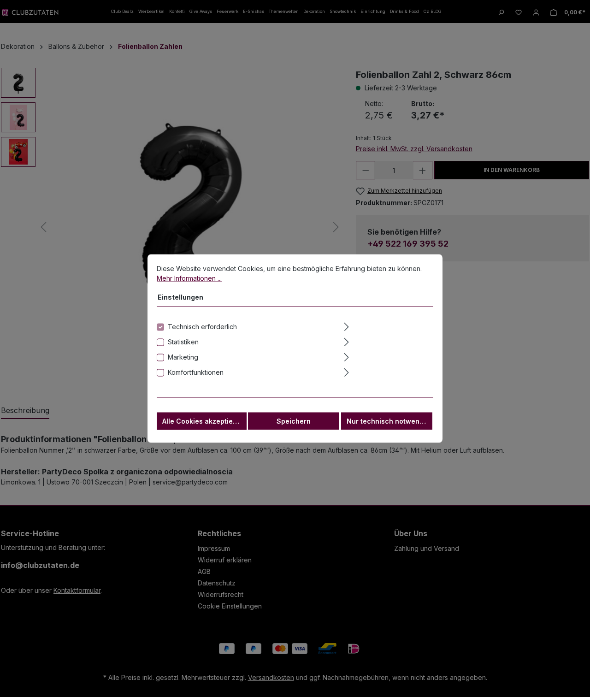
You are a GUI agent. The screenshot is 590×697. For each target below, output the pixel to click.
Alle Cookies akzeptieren (203, 421)
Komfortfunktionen (196, 372)
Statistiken (183, 342)
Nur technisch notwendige (389, 421)
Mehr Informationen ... (189, 278)
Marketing (183, 357)
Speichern (294, 421)
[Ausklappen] (387, 325)
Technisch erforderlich (202, 327)
